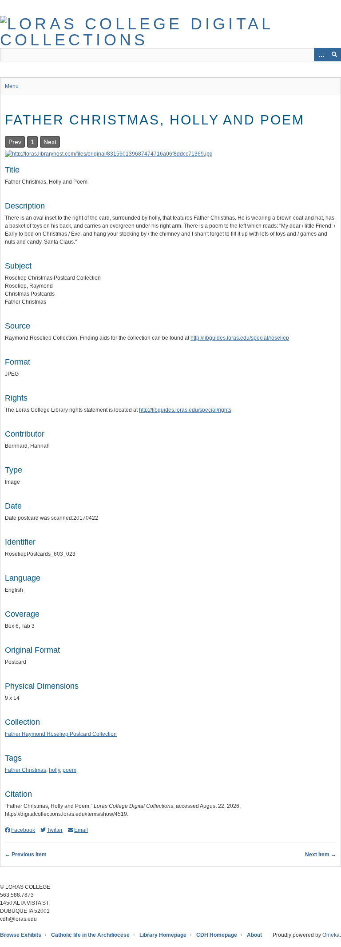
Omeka (331, 935)
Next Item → (320, 854)
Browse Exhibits (20, 935)
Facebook (23, 830)
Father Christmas (25, 770)
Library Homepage (162, 935)
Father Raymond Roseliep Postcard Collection (61, 734)
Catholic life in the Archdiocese (90, 935)
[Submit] (334, 54)
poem (69, 770)
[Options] (321, 54)
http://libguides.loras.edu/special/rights (185, 410)
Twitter (54, 830)
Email (81, 830)
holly (54, 770)
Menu (12, 86)
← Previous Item (26, 854)
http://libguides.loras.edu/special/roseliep (239, 338)
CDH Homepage (216, 935)
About (254, 935)
